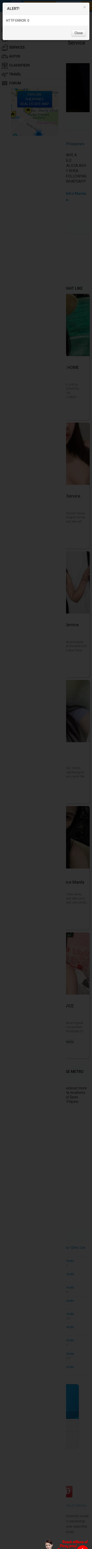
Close (79, 33)
